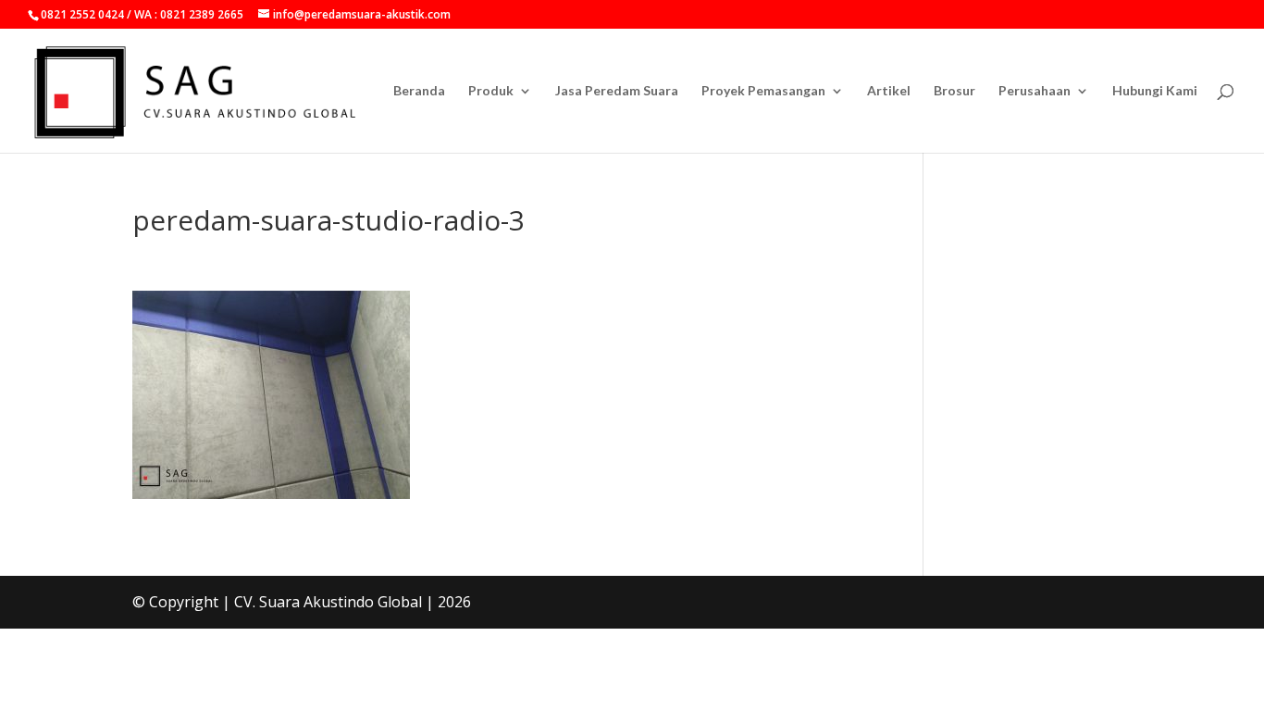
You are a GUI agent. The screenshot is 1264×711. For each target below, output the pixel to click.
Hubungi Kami (1154, 91)
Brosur (954, 91)
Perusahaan (1034, 91)
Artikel (889, 91)
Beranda (419, 91)
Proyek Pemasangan (763, 91)
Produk (491, 91)
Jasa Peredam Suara (616, 91)
